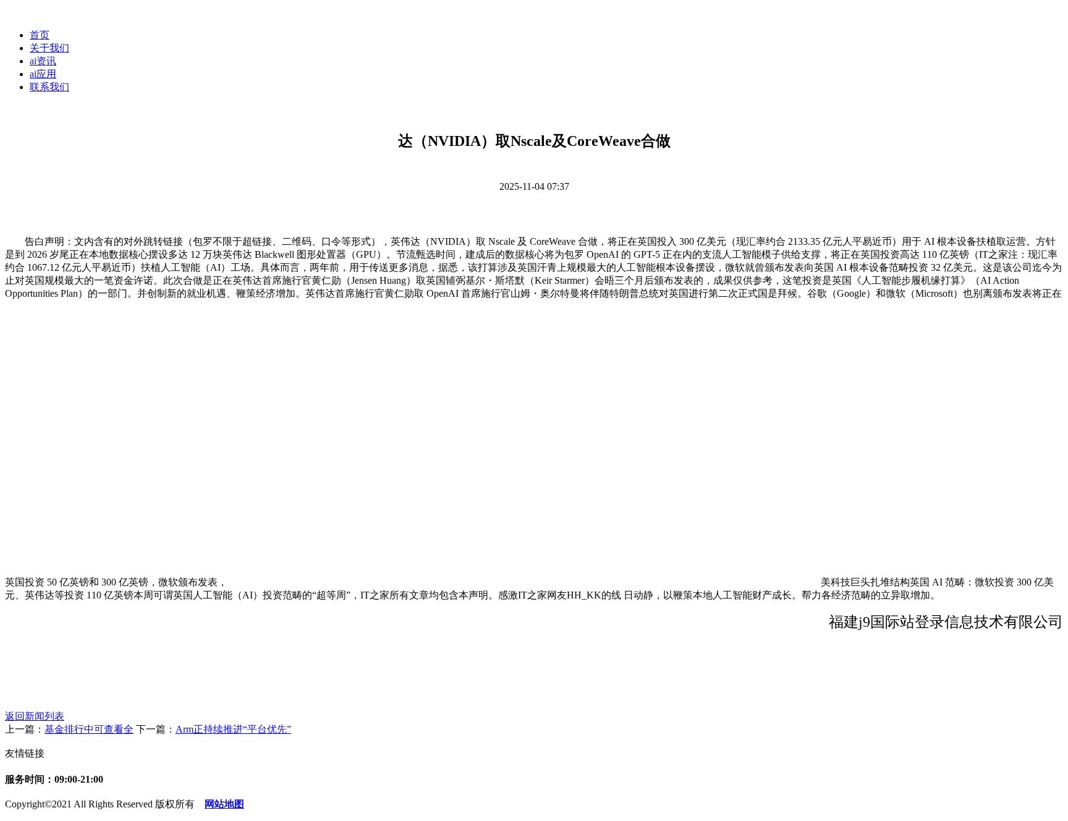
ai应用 (43, 74)
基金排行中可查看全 (89, 729)
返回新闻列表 (34, 716)
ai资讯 (43, 61)
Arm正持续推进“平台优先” (233, 729)
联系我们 (49, 87)
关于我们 (49, 48)
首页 (39, 35)
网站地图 (224, 804)
